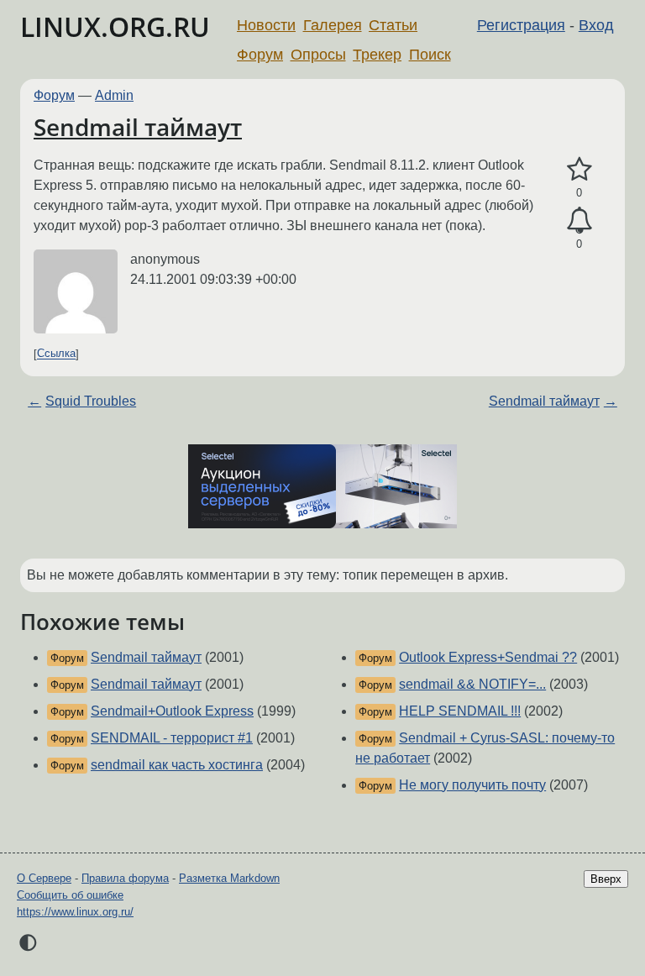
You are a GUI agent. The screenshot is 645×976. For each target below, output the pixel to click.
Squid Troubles (90, 401)
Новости (266, 25)
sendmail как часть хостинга (177, 765)
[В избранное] (579, 170)
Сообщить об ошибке (70, 895)
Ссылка (56, 354)
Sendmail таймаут (138, 127)
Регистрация (521, 25)
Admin (114, 95)
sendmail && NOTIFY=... (472, 684)
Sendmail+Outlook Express (172, 711)
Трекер (377, 54)
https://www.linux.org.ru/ (75, 911)
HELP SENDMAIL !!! (460, 711)
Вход (596, 25)
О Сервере (44, 878)
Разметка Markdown (229, 878)
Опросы (318, 54)
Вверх (605, 879)
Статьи (393, 25)
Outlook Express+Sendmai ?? (488, 657)
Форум (260, 54)
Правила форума (125, 878)
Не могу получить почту (472, 785)
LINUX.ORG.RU (115, 26)
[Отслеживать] (579, 221)
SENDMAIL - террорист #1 (172, 738)
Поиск (430, 54)
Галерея (332, 25)
